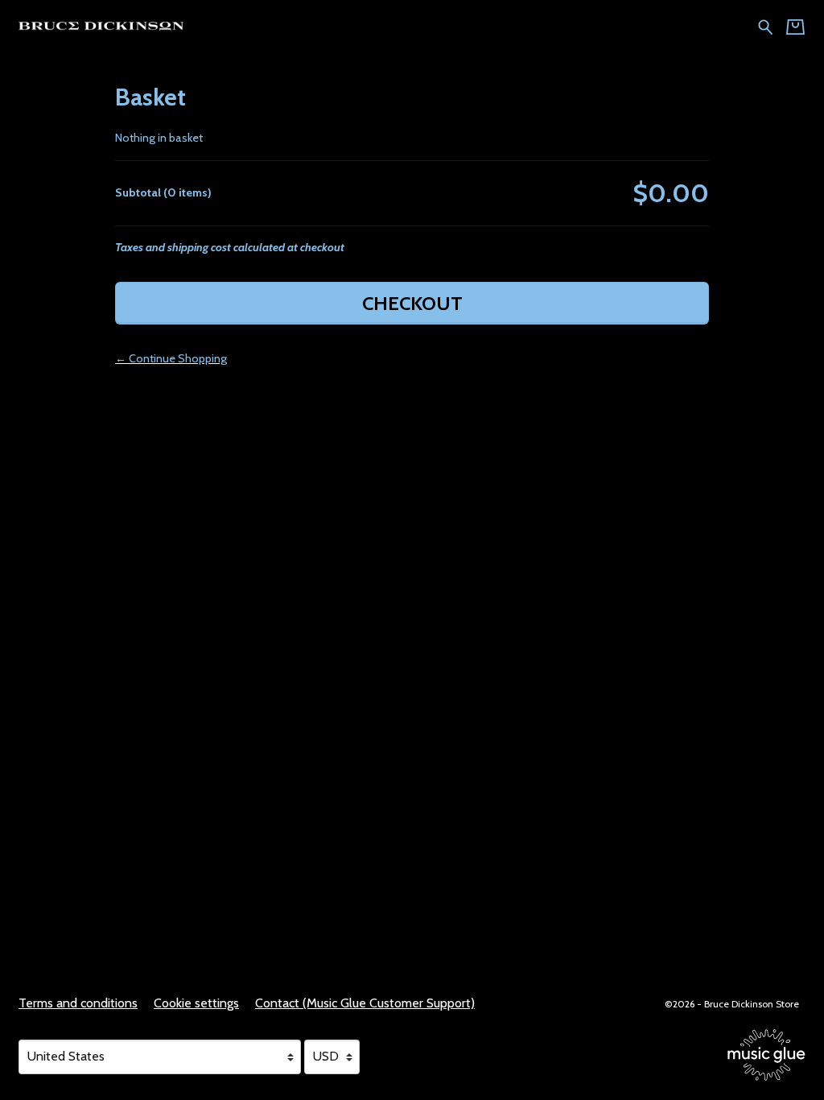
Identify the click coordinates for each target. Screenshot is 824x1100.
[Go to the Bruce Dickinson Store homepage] (97, 25)
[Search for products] (765, 25)
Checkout (412, 303)
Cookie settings (196, 1003)
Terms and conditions (78, 1003)
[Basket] (795, 27)
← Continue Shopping (171, 358)
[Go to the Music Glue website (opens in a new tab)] (766, 1055)
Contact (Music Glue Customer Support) (365, 1003)
